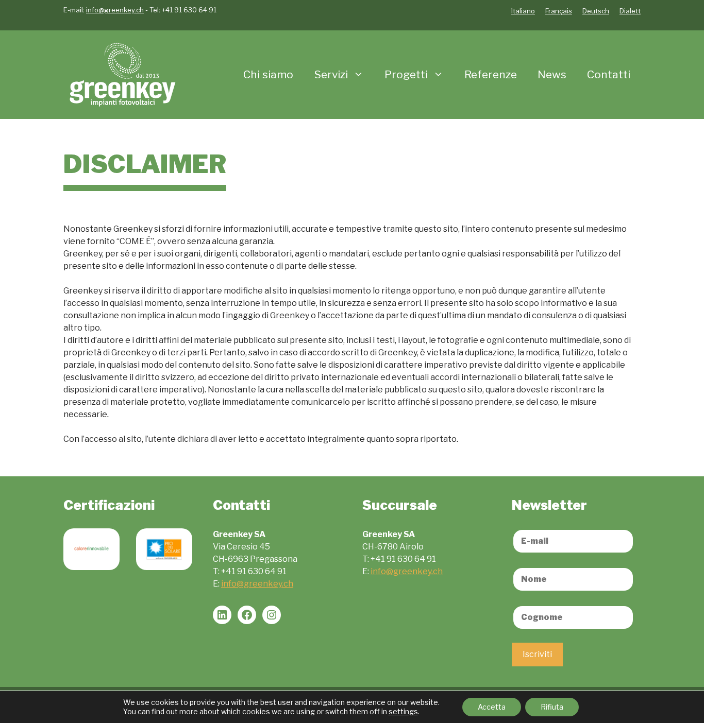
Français (558, 11)
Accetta (492, 706)
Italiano (523, 11)
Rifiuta (552, 706)
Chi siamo (268, 74)
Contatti (608, 74)
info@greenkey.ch (115, 10)
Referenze (490, 74)
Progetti (406, 74)
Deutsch (595, 11)
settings (403, 711)
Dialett (630, 11)
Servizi (331, 74)
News (552, 74)
